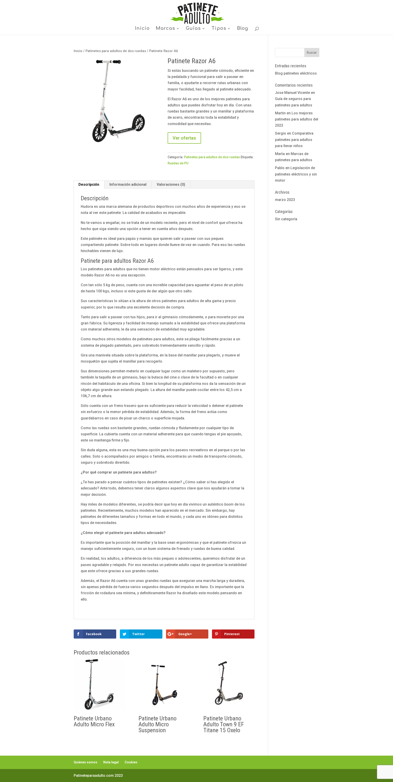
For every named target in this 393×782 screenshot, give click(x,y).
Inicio (142, 29)
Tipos (219, 29)
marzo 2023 (285, 200)
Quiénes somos (85, 762)
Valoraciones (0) (171, 184)
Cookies (131, 762)
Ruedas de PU (178, 163)
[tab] (88, 184)
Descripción (88, 184)
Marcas (165, 29)
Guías (193, 29)
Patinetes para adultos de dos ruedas (116, 51)
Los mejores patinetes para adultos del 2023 (296, 119)
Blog (242, 29)
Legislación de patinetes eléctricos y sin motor (296, 174)
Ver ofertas (184, 138)
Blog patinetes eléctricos (296, 73)
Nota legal (111, 762)
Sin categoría (286, 219)
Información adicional (127, 184)
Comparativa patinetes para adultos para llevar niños (294, 139)
